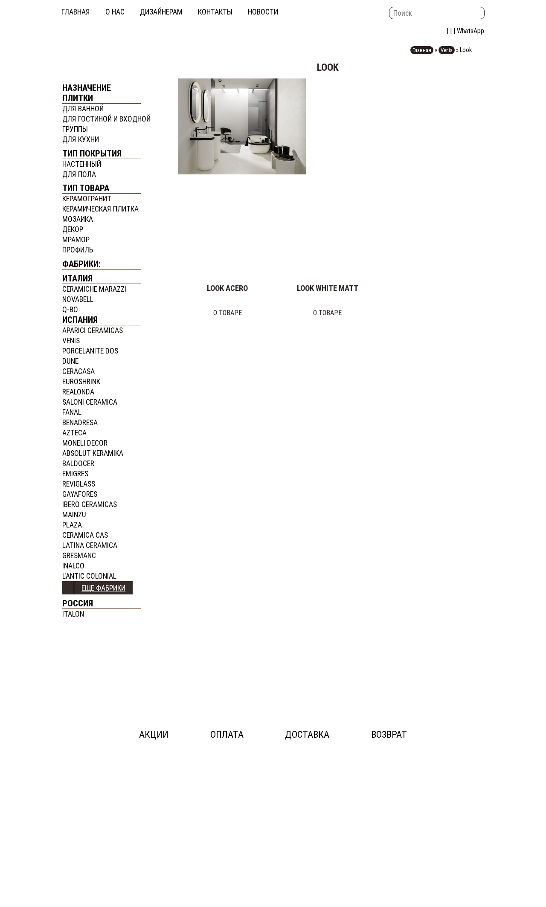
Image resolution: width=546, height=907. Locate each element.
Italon (73, 614)
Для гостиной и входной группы (106, 124)
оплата (227, 734)
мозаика (77, 219)
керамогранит (86, 198)
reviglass (78, 484)
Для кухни (80, 139)
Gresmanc (79, 555)
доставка (307, 734)
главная (75, 12)
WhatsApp (470, 31)
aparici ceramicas (92, 330)
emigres (75, 473)
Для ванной (83, 108)
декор (72, 229)
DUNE (70, 361)
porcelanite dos (90, 351)
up (68, 587)
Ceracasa (78, 371)
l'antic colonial (89, 576)
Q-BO (70, 309)
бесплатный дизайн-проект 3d (101, 663)
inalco (73, 566)
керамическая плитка (100, 209)
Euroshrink (81, 381)
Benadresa (80, 422)
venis (71, 340)
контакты (215, 12)
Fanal (71, 412)
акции (153, 734)
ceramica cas (85, 535)
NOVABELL (77, 299)
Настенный (81, 164)
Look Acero (227, 288)
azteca (74, 433)
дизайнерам (161, 12)
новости (263, 12)
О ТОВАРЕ (227, 313)
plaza (72, 525)
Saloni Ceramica (89, 402)
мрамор (76, 239)
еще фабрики (103, 588)
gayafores (79, 494)
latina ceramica (89, 545)
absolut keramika (92, 453)
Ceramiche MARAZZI (94, 289)
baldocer (78, 463)
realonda (78, 392)
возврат (389, 734)
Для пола (79, 174)
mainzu (74, 514)
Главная (421, 50)
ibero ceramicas (89, 504)
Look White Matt (327, 288)
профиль (77, 250)
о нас (115, 12)
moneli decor (84, 443)
